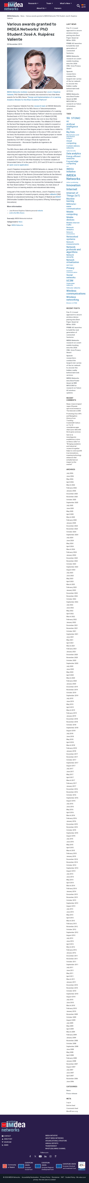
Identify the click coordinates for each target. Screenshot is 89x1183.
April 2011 (70, 976)
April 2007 (70, 1076)
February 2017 (71, 783)
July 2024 (69, 537)
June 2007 (70, 1073)
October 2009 (71, 1017)
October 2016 (71, 795)
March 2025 (70, 517)
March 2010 (70, 1005)
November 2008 (72, 1040)
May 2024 (69, 543)
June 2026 (70, 476)
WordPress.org (72, 1111)
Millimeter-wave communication (73, 206)
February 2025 (71, 520)
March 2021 (70, 646)
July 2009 (69, 1023)
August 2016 (70, 801)
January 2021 (71, 652)
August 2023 (70, 570)
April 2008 (70, 1055)
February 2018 (71, 748)
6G (67, 121)
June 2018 (70, 736)
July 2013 (69, 909)
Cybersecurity (71, 151)
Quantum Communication (71, 271)
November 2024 (72, 529)
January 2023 (71, 590)
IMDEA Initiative (71, 170)
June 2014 (70, 877)
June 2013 (70, 912)
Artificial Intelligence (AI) (72, 126)
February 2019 (71, 713)
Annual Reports (51, 1143)
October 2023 (71, 564)
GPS (67, 166)
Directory (8, 1139)
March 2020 (70, 678)
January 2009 (71, 1038)
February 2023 (71, 587)
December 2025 (72, 494)
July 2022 (69, 605)
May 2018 (69, 739)
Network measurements (72, 243)
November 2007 (72, 1064)
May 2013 (69, 915)
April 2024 (70, 546)
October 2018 (71, 725)
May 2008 (69, 1052)
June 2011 (70, 970)
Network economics (70, 233)
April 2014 (70, 883)
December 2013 (72, 894)
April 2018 (70, 742)
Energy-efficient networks (73, 157)
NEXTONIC (69, 265)
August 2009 (70, 1020)
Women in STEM (71, 303)
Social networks (71, 276)
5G (68, 118)
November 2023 (72, 561)
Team (49, 3)
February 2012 (71, 950)
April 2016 (70, 812)
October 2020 (71, 660)
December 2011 (72, 956)
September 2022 (72, 602)
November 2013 (72, 897)
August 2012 (70, 935)
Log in (68, 1102)
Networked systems (72, 237)
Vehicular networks (73, 288)
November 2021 (72, 628)
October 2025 (71, 499)
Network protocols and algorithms (73, 249)
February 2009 (71, 1035)
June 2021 (70, 637)
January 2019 (71, 716)
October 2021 (71, 631)
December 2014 (72, 859)
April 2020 (70, 675)
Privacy (70, 268)
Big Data (70, 132)
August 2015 (70, 836)
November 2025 (72, 497)
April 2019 (70, 707)
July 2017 (69, 768)
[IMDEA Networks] (13, 6)
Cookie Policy (70, 1177)
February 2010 (71, 1008)
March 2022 (70, 616)
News (22, 16)
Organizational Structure (56, 1141)
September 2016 (72, 798)
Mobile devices (70, 218)
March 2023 (70, 584)
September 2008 (72, 1046)
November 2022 (72, 596)
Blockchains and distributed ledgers (72, 136)
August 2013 (70, 906)
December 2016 (72, 789)
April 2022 (70, 614)
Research (33, 3)
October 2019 (71, 692)
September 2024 (72, 535)
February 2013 (71, 923)
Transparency (51, 1146)
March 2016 (70, 815)
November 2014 (72, 862)
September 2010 (72, 994)
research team (40, 106)
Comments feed (72, 1108)
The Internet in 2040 (73, 411)
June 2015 (70, 842)
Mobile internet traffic (72, 224)
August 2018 (70, 730)
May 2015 (69, 845)
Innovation (73, 185)
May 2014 (69, 880)
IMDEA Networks (17, 225)
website (40, 211)
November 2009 (72, 1014)
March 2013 (70, 921)
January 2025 (71, 523)
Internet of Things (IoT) (73, 194)
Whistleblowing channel (55, 1148)
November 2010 (72, 988)
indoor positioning (72, 182)
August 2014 (70, 871)
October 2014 (71, 865)
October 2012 (71, 929)
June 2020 (70, 669)
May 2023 (69, 578)
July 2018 (69, 733)
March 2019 (70, 710)
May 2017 (69, 774)
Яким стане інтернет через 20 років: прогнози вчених (74, 406)
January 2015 (71, 856)
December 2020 (72, 654)
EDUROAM (7, 1142)
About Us (41, 8)
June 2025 (70, 508)
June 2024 (70, 540)
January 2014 (71, 891)
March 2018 (70, 745)
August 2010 (70, 997)
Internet (71, 189)
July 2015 (69, 839)
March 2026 (70, 485)
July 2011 (69, 967)
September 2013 (72, 903)
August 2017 (70, 766)
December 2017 (72, 754)
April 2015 (70, 847)
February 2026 (71, 488)
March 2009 (70, 1032)
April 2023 (70, 581)
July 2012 (69, 938)
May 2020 (69, 672)
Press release (71, 1094)
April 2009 (70, 1029)
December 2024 (72, 526)
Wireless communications (76, 292)
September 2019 (72, 695)
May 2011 (69, 973)
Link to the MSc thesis (16, 213)
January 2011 (71, 982)
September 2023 (72, 567)
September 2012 (72, 932)
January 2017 (71, 786)
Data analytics (73, 153)
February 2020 (71, 681)
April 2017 (70, 777)
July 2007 (69, 1070)
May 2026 (69, 479)
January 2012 (71, 953)
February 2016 (71, 818)
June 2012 (70, 941)
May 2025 (69, 511)
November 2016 (72, 792)
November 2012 (72, 926)
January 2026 (71, 491)
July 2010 (69, 1000)
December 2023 (72, 558)
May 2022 (69, 611)
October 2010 (71, 991)
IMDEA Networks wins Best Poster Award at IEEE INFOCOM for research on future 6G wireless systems (73, 101)
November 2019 (72, 690)
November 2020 (72, 657)
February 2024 (71, 552)
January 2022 (71, 622)
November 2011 (72, 959)
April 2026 (70, 482)
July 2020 (69, 666)
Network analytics (70, 228)
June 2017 (70, 771)
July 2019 (69, 698)
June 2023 (70, 575)
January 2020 (71, 684)
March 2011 (70, 979)
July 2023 (69, 573)
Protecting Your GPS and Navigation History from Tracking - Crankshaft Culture (73, 418)
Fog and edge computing (72, 162)
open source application (19, 165)
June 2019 (70, 701)
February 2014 (71, 888)
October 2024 (71, 532)
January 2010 (71, 1011)
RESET (58, 197)
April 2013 (70, 918)
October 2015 (71, 830)
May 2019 (69, 704)
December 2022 (72, 593)
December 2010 (72, 985)
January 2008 (71, 1061)
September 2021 (72, 634)
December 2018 (72, 719)
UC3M (69, 280)
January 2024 (71, 555)
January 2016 (71, 821)
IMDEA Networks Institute (17, 92)
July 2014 (69, 874)
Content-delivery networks (73, 147)
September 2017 (72, 763)
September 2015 (72, 833)
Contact (7, 1136)
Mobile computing (71, 212)
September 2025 (72, 502)
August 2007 (70, 1067)
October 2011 (71, 961)
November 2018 (72, 722)
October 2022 (71, 599)
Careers (57, 8)
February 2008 (71, 1058)
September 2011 (72, 964)
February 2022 (71, 619)
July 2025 (69, 505)
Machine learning (70, 200)
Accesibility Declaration (30, 1177)
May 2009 (69, 1026)
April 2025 (70, 514)
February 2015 (71, 853)
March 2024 (70, 549)
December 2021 (72, 625)
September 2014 (72, 868)
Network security (70, 256)
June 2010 (70, 1002)
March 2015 (70, 850)
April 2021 (70, 643)
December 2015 (72, 824)
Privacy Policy (45, 1177)
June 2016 (70, 807)
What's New (66, 3)
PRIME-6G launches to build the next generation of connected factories (74, 48)
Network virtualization (72, 261)
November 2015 (72, 827)
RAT (62, 1177)
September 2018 (72, 728)
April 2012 (70, 944)
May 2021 (69, 640)
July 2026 (69, 473)
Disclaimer (56, 1177)
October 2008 (71, 1043)
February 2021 (71, 649)
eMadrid (53, 194)
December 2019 (72, 687)
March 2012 (70, 947)
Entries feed (70, 1105)
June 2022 (70, 608)
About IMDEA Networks (54, 1138)
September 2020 (72, 663)
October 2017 (71, 760)
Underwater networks (70, 284)
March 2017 (70, 780)
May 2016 (69, 809)
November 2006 (72, 1078)
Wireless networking (72, 298)
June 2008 (70, 1049)
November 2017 (72, 757)
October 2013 (71, 900)
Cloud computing (71, 142)
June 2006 (70, 1081)
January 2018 (71, 751)
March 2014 (70, 885)
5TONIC (75, 118)
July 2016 (69, 804)
